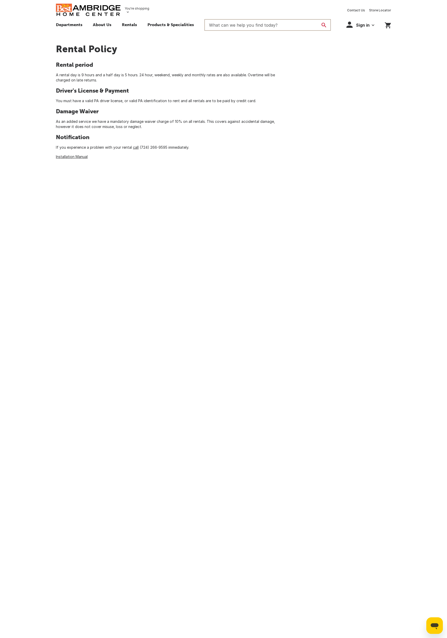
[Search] (324, 25)
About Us (102, 24)
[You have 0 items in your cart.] (388, 24)
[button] (170, 25)
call (136, 147)
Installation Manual (72, 156)
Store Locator (380, 10)
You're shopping (137, 8)
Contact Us (356, 10)
